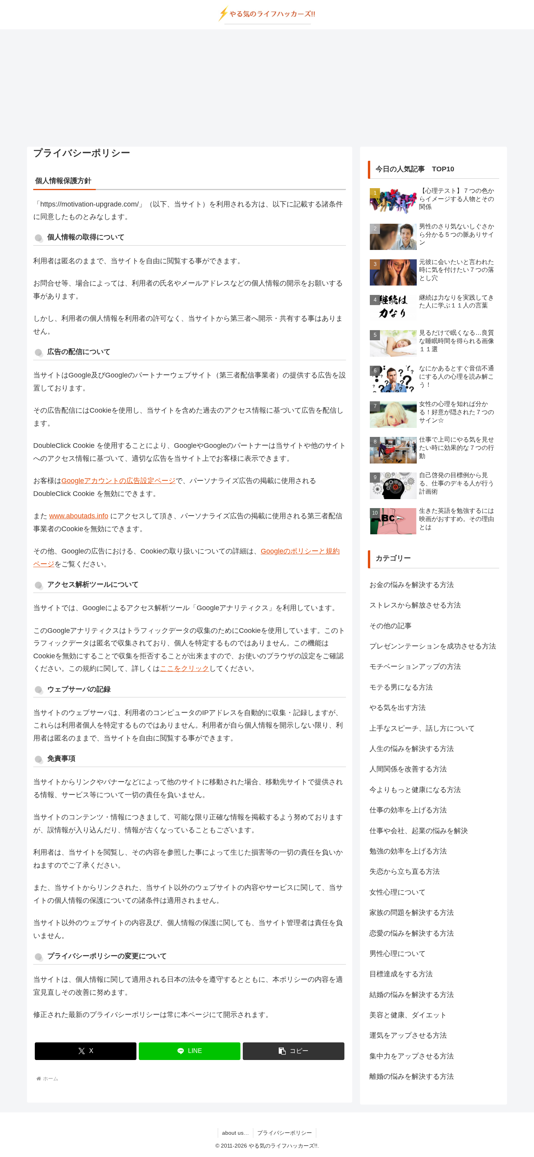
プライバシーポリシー (284, 1133)
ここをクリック (184, 668)
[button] (293, 1051)
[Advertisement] (267, 88)
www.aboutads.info (78, 516)
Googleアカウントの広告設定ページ (118, 481)
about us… (235, 1133)
